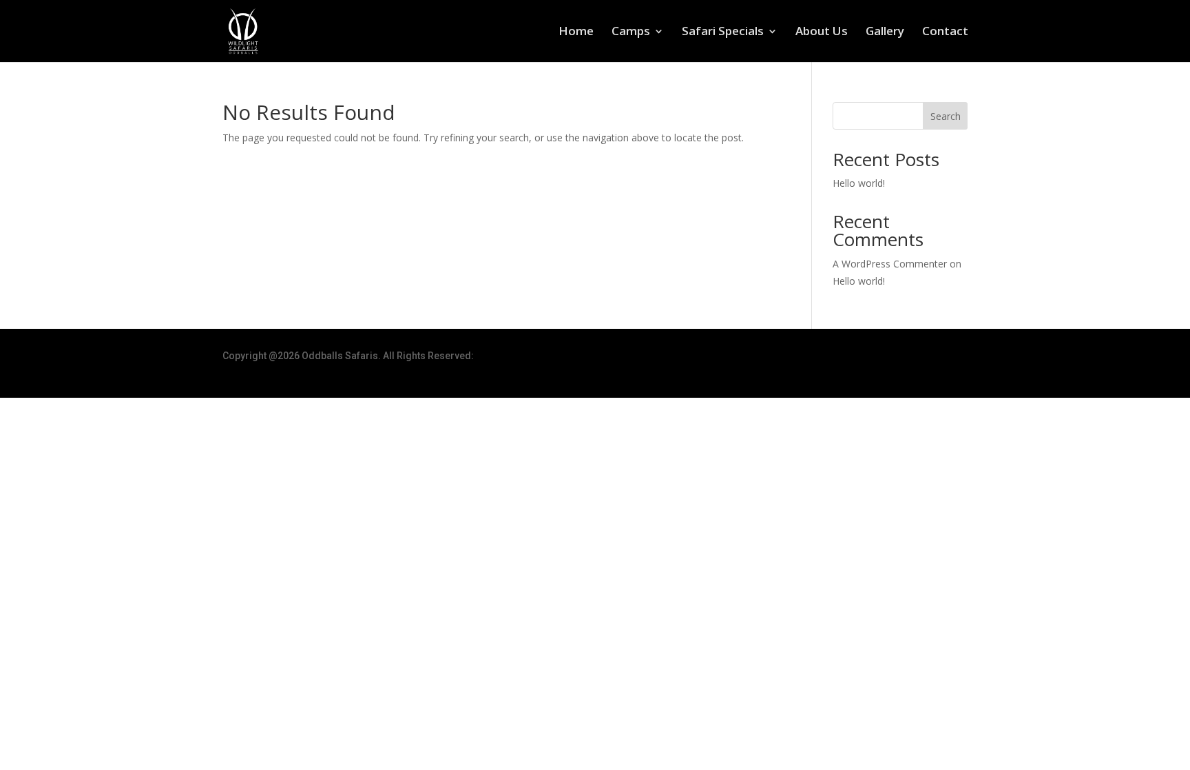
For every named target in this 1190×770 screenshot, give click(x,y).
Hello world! (859, 183)
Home (576, 32)
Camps (631, 32)
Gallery (885, 32)
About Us (821, 32)
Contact (945, 32)
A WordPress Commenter (890, 263)
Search (945, 116)
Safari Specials (723, 32)
